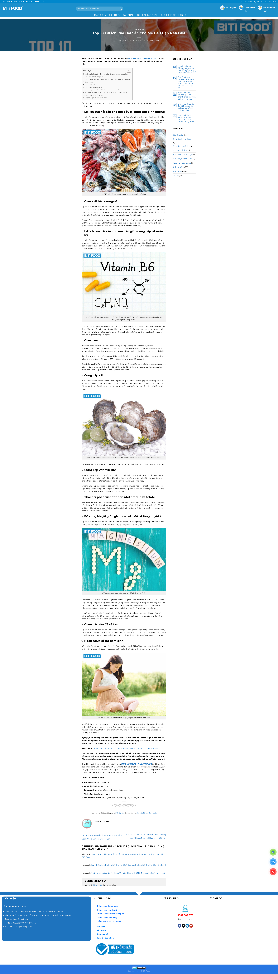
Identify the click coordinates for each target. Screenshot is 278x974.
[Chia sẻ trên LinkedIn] (130, 805)
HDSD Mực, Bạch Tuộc (182, 159)
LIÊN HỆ (182, 15)
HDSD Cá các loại (180, 150)
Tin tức (176, 176)
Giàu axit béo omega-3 (94, 77)
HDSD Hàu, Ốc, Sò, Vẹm (183, 155)
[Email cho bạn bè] (122, 805)
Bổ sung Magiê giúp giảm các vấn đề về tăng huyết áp (106, 92)
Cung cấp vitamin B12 (93, 87)
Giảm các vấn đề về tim (94, 95)
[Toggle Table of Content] (127, 71)
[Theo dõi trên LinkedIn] (187, 926)
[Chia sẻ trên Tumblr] (134, 805)
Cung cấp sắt (90, 85)
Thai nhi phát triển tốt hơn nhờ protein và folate (104, 90)
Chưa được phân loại (181, 146)
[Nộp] (121, 8)
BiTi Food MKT (153, 40)
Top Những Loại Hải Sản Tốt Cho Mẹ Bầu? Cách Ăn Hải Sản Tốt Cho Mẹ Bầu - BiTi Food (128, 865)
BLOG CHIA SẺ (168, 15)
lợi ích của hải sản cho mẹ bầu (142, 58)
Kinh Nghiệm (139, 29)
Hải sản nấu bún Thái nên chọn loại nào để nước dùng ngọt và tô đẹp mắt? (187, 69)
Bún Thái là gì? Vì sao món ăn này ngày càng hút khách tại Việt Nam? (186, 118)
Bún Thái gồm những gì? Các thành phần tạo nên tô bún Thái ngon (187, 96)
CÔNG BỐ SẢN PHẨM (147, 15)
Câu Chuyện (178, 135)
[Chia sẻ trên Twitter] (118, 805)
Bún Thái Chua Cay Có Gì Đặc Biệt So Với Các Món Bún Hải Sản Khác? (186, 107)
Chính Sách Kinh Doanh (183, 139)
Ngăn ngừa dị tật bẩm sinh (96, 98)
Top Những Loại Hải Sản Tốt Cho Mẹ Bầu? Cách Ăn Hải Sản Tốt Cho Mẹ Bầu (125, 748)
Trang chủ (100, 15)
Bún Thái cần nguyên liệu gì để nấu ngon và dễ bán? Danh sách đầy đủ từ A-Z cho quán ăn (186, 82)
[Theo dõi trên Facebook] (179, 926)
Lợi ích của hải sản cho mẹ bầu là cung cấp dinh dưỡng (106, 74)
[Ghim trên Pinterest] (126, 805)
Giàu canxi (89, 82)
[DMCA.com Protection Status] (139, 968)
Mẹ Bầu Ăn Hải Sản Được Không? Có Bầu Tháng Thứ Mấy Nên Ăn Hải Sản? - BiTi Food (128, 873)
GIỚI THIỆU (114, 15)
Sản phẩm (128, 15)
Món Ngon (177, 171)
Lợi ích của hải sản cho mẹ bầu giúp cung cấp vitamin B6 (107, 79)
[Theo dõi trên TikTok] (183, 926)
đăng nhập (97, 885)
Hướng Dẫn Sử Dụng (182, 163)
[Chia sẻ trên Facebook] (114, 805)
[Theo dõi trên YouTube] (191, 926)
